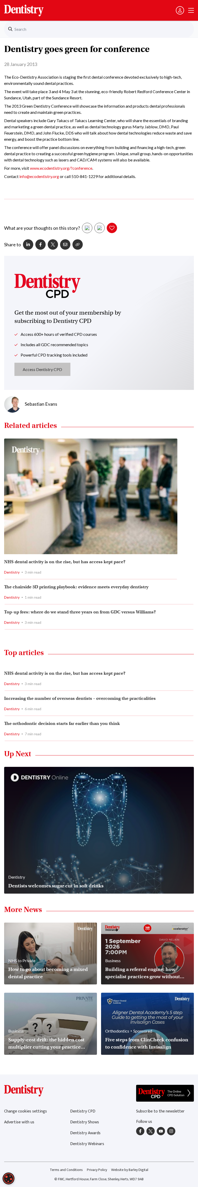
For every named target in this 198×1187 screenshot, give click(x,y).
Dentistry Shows (84, 1122)
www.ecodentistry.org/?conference (61, 168)
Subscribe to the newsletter (160, 1111)
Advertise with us (19, 1122)
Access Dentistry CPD (42, 369)
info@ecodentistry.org (39, 176)
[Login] (180, 10)
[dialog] (8, 1178)
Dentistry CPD (82, 1111)
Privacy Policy (97, 1170)
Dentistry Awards (85, 1133)
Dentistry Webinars (87, 1143)
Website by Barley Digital (129, 1170)
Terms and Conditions (66, 1170)
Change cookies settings (25, 1111)
